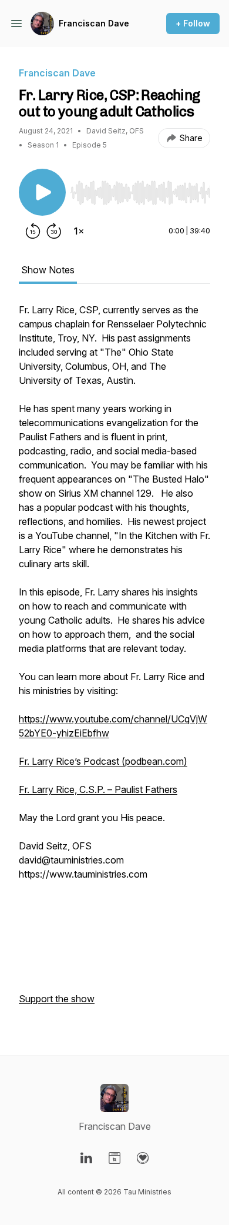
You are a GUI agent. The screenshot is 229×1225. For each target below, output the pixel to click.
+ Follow (193, 23)
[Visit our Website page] (114, 1158)
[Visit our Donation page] (143, 1158)
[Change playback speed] (78, 231)
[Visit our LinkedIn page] (86, 1158)
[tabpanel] (114, 660)
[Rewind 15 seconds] (33, 231)
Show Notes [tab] (48, 270)
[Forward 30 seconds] (54, 231)
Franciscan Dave (94, 23)
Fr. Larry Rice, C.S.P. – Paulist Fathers (98, 789)
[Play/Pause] (42, 192)
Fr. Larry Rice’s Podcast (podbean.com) (103, 761)
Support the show (57, 999)
